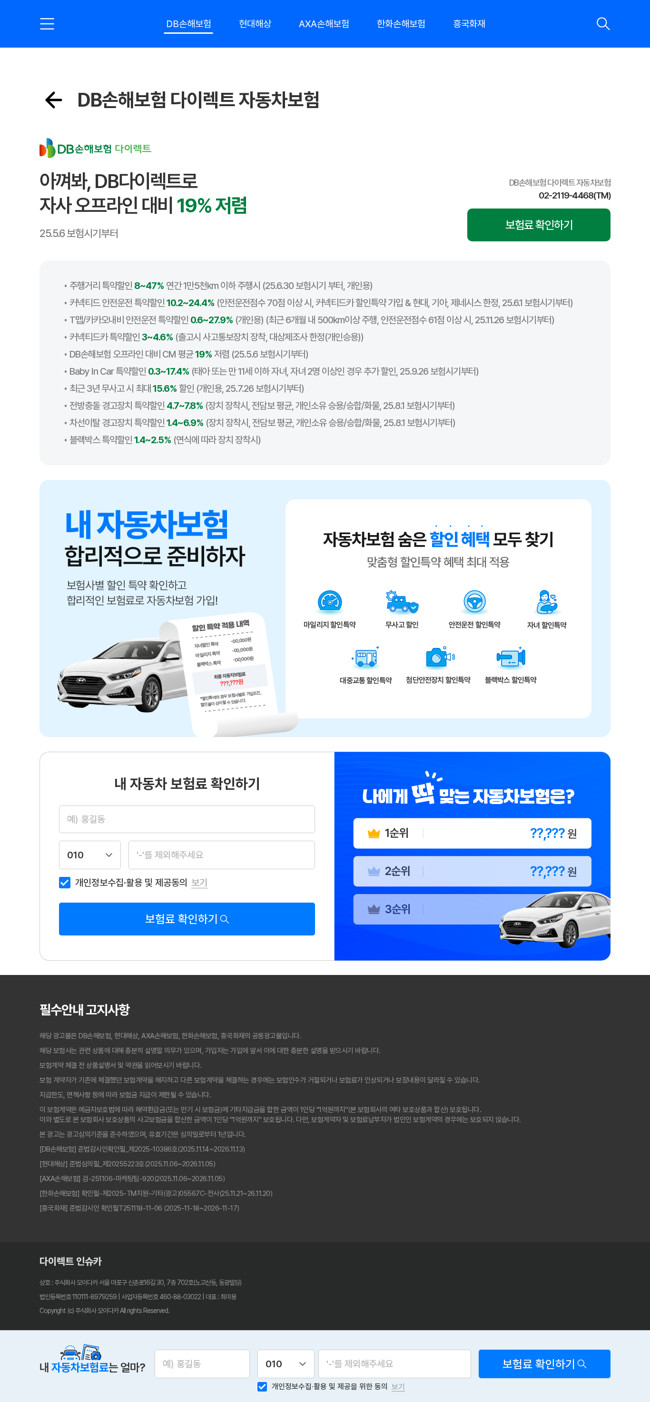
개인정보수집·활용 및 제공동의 (131, 882)
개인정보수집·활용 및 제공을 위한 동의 (330, 1387)
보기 (199, 882)
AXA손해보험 (324, 24)
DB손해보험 (188, 24)
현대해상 (255, 24)
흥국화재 (469, 24)
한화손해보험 (401, 24)
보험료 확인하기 (538, 225)
